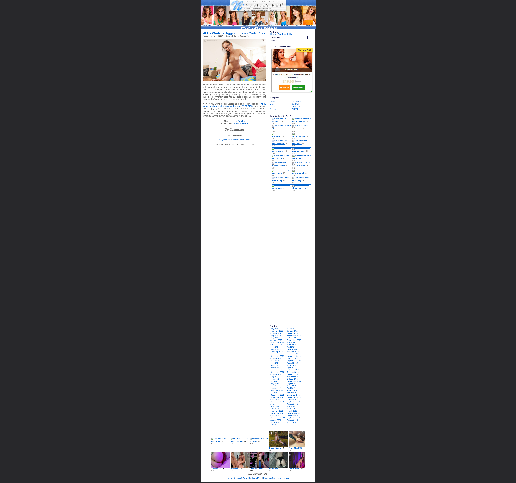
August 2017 (292, 383)
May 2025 (274, 338)
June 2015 (291, 422)
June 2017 (291, 386)
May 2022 (274, 383)
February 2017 (293, 390)
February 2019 (293, 349)
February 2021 (276, 411)
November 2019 (294, 335)
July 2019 (291, 342)
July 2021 (274, 404)
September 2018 (294, 361)
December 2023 (277, 356)
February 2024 (276, 351)
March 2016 (292, 411)
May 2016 (291, 409)
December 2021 (277, 395)
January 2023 (276, 370)
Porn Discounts (298, 101)
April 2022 (274, 386)
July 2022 (274, 379)
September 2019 (294, 340)
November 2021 (277, 397)
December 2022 (277, 372)
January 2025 (276, 340)
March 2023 (275, 367)
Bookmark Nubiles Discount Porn (238, 36)
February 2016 (293, 413)
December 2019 (294, 333)
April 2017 (291, 388)
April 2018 (291, 367)
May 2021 (274, 406)
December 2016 (294, 395)
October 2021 (276, 399)
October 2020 (276, 415)
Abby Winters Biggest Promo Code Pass (234, 33)
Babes (272, 101)
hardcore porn (255, 478)
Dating (273, 104)
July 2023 (274, 361)
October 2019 (293, 338)
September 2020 (277, 418)
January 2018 (293, 372)
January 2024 (276, 354)
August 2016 (292, 404)
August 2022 (275, 377)
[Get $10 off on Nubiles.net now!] (291, 93)
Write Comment (241, 123)
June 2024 (275, 347)
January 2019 (293, 351)
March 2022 (275, 388)
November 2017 (294, 377)
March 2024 (275, 349)
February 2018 (293, 370)
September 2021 (277, 402)
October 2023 (276, 358)
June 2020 (275, 422)
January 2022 (276, 393)
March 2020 (292, 329)
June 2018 (291, 365)
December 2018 (294, 354)
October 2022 (276, 374)
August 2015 (292, 420)
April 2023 (274, 365)
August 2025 (275, 335)
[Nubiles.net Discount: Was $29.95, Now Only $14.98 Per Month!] (258, 28)
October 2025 (276, 333)
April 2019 (291, 347)
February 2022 (276, 390)
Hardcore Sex (283, 478)
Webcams (296, 106)
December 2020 (277, 413)
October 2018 (293, 358)
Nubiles (241, 121)
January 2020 (293, 331)
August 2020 (275, 420)
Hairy (272, 106)
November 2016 (294, 397)
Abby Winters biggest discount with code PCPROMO (234, 105)
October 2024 (276, 345)
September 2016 (294, 402)
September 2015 (294, 418)
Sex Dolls (296, 104)
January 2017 (293, 393)
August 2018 (292, 363)
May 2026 (274, 329)
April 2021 (274, 409)
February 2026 (276, 331)
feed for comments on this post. (234, 140)
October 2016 (293, 399)
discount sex (269, 478)
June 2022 (275, 381)
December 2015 (294, 415)
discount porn (240, 478)
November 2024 (277, 342)
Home (273, 34)
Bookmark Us (285, 34)
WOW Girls (296, 109)
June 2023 (275, 363)
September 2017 (294, 381)
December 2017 (294, 374)
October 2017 (293, 379)
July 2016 (291, 406)
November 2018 (294, 356)
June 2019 (291, 345)
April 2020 (274, 425)
